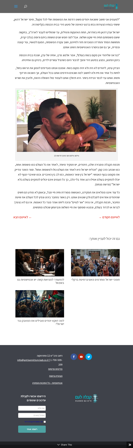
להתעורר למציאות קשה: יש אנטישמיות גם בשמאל (40, 281)
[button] (32, 429)
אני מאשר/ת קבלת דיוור (33, 422)
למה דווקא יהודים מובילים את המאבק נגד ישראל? (40, 322)
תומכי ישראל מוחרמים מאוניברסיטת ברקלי (96, 279)
